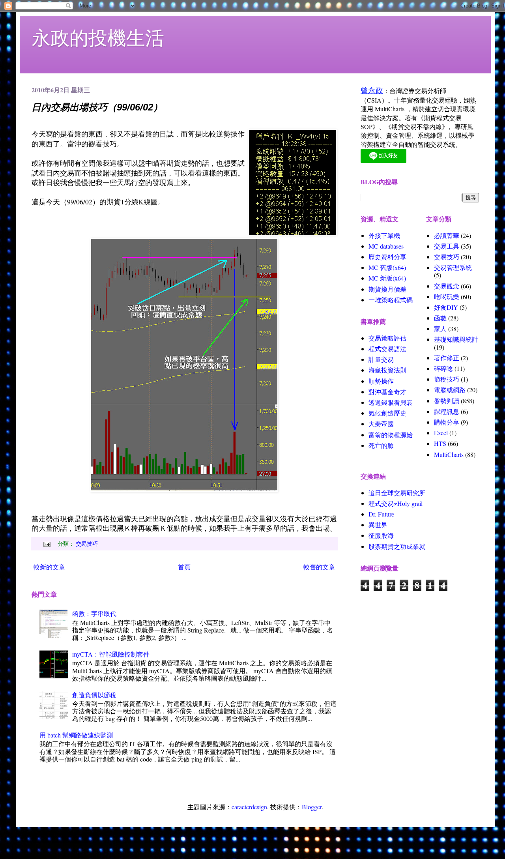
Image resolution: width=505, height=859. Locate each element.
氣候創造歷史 (387, 413)
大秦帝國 (381, 423)
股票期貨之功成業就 (396, 546)
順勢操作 (381, 381)
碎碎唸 (443, 368)
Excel (441, 433)
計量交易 (381, 359)
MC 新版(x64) (387, 278)
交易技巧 (87, 543)
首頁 (184, 567)
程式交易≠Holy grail (395, 503)
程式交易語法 (387, 348)
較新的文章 (49, 567)
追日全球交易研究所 (396, 492)
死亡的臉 (381, 445)
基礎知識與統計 (456, 339)
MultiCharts (449, 454)
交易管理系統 (453, 267)
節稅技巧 (446, 379)
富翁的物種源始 (390, 434)
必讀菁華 (446, 235)
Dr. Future (381, 514)
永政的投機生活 (98, 37)
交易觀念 (446, 286)
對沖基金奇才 (387, 391)
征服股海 (381, 535)
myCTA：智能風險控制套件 (111, 654)
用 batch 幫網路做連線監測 (76, 735)
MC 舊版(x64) (387, 267)
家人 (440, 328)
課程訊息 (446, 411)
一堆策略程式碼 (390, 300)
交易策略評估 (387, 338)
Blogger (312, 807)
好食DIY (446, 307)
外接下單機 (384, 235)
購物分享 (446, 422)
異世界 (377, 524)
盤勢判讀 (446, 401)
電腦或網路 (450, 390)
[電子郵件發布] (46, 543)
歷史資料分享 (387, 257)
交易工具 (446, 246)
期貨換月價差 (387, 289)
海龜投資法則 (387, 370)
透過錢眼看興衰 (390, 402)
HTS (440, 443)
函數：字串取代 (94, 613)
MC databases (386, 246)
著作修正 (446, 358)
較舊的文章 (319, 567)
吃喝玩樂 (446, 296)
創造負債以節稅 (94, 695)
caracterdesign (249, 807)
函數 (440, 318)
